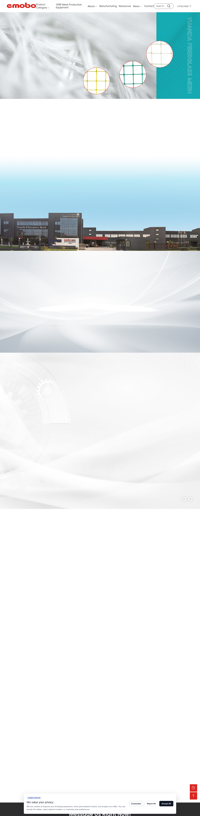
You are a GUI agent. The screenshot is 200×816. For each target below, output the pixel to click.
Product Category (41, 6)
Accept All (166, 804)
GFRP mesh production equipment (69, 6)
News (136, 6)
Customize (136, 804)
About (91, 6)
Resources (125, 6)
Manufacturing (108, 6)
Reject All (151, 804)
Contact (149, 6)
